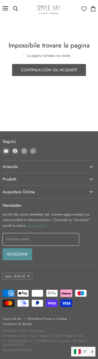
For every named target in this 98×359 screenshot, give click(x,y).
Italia (15, 276)
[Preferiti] (83, 8)
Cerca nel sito (12, 318)
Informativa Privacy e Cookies (47, 318)
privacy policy (36, 225)
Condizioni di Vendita (17, 324)
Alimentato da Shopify (17, 350)
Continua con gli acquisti (49, 70)
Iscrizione (17, 254)
